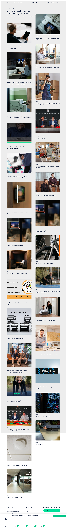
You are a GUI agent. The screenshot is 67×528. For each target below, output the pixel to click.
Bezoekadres (27, 513)
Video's (23, 16)
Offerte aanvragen (20, 2)
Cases (14, 2)
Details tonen (49, 526)
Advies (15, 16)
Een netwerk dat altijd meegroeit (11, 513)
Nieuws (11, 16)
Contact (47, 2)
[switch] (27, 526)
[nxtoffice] (34, 2)
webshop (53, 2)
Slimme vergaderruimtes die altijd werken (13, 511)
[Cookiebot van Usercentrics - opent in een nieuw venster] (6, 526)
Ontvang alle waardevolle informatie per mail (51, 510)
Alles (7, 16)
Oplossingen (9, 2)
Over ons (26, 511)
